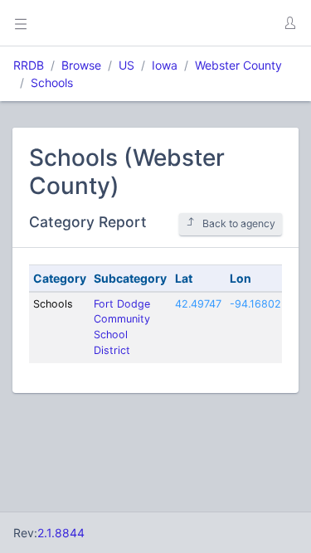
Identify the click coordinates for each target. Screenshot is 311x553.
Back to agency (238, 223)
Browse (81, 65)
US (126, 65)
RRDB (28, 65)
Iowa (164, 65)
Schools (52, 82)
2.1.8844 (61, 533)
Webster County (238, 65)
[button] (289, 23)
